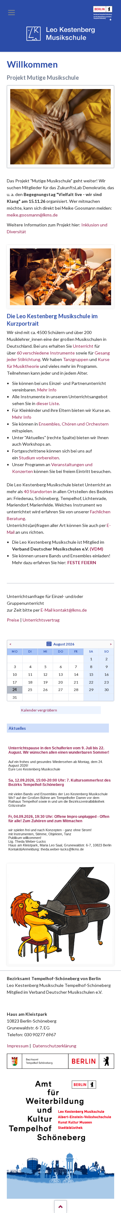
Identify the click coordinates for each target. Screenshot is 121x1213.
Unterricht (83, 346)
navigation (11, 13)
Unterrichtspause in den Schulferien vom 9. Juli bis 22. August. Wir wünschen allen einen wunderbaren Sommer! (58, 750)
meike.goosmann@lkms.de (32, 214)
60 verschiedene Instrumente (46, 352)
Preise (13, 619)
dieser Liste (47, 403)
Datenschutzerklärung (54, 1045)
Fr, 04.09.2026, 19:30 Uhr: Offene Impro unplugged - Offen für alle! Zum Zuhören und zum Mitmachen (58, 818)
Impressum (18, 1045)
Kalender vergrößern (39, 710)
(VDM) (96, 548)
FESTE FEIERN (81, 562)
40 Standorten (38, 491)
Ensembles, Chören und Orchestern (74, 423)
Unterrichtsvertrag (41, 619)
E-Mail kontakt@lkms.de (63, 610)
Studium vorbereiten (39, 457)
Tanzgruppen (76, 359)
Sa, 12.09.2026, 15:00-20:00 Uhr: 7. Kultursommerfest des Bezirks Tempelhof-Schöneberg (59, 782)
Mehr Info (46, 389)
